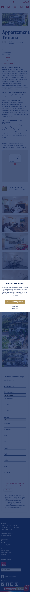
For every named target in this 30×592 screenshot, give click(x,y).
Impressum (15, 295)
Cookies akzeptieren (15, 302)
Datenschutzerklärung (18, 294)
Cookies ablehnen (15, 306)
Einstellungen (15, 308)
